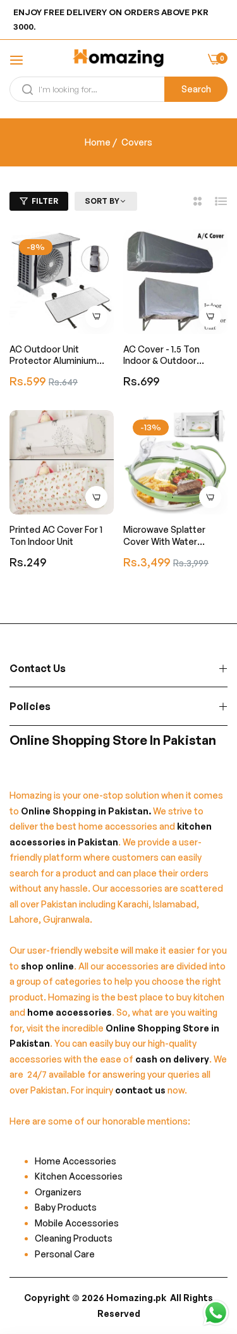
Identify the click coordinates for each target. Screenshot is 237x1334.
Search (196, 89)
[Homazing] (118, 59)
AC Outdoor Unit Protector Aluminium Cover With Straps (53, 355)
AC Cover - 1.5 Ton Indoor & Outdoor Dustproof (161, 355)
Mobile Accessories (77, 1223)
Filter (45, 201)
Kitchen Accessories (79, 1176)
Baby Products (66, 1207)
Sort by (102, 201)
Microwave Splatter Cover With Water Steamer (164, 535)
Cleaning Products (73, 1238)
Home (98, 142)
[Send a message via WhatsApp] (216, 1313)
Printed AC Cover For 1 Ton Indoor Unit (55, 535)
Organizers (58, 1192)
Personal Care (65, 1254)
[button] (96, 317)
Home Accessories (78, 1161)
